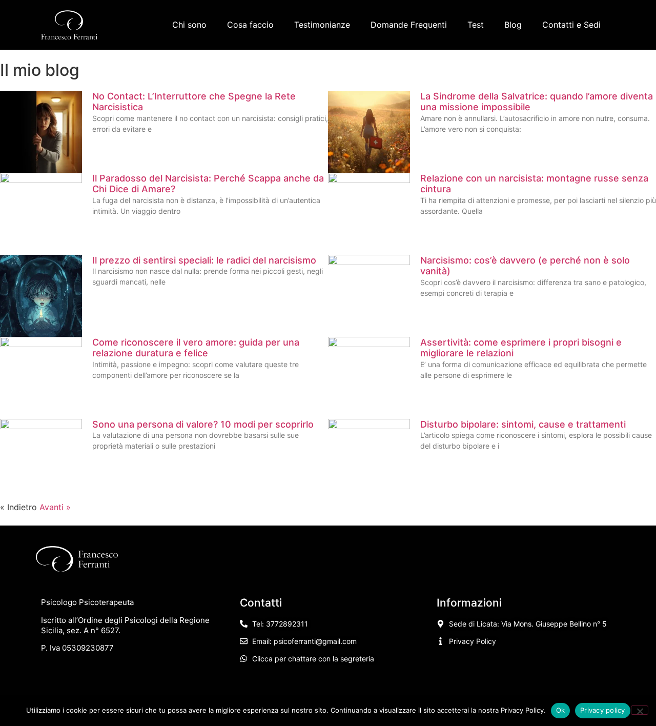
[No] (639, 710)
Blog (513, 24)
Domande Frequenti (409, 24)
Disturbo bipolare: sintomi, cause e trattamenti (523, 424)
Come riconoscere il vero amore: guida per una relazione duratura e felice (195, 348)
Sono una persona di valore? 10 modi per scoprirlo (203, 424)
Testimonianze (322, 24)
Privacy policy (602, 710)
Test (475, 24)
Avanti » (55, 507)
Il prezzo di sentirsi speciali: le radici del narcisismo (204, 260)
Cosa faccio (250, 24)
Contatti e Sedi (571, 24)
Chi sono (189, 24)
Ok (560, 710)
